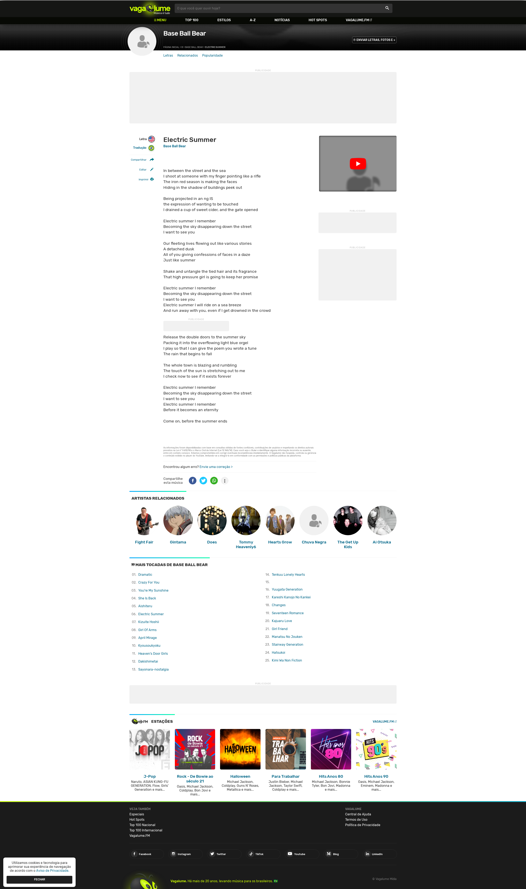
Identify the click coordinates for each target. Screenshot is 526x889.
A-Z (253, 20)
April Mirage (147, 638)
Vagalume (150, 8)
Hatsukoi (278, 653)
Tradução (139, 148)
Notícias (282, 20)
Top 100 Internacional (145, 830)
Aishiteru (145, 606)
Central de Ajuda (358, 814)
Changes (279, 605)
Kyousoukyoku (149, 646)
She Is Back (147, 598)
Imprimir (144, 179)
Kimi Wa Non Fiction (287, 660)
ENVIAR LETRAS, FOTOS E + (375, 40)
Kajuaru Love (282, 621)
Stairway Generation (287, 644)
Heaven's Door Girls (153, 654)
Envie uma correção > (216, 467)
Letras (168, 55)
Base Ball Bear (184, 33)
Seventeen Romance (288, 613)
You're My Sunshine (153, 590)
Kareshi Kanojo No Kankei (291, 597)
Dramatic (145, 575)
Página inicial (171, 47)
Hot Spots (318, 20)
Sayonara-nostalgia (153, 669)
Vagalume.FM (357, 20)
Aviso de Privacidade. (52, 871)
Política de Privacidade (362, 825)
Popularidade (212, 55)
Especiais (136, 814)
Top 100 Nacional (142, 825)
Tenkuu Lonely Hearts (288, 575)
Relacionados (187, 55)
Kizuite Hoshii (148, 622)
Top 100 (191, 20)
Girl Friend (280, 629)
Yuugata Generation (287, 589)
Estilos (224, 20)
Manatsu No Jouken (287, 637)
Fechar (39, 879)
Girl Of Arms (147, 630)
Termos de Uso (356, 820)
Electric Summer (151, 614)
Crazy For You (148, 582)
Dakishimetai (148, 661)
